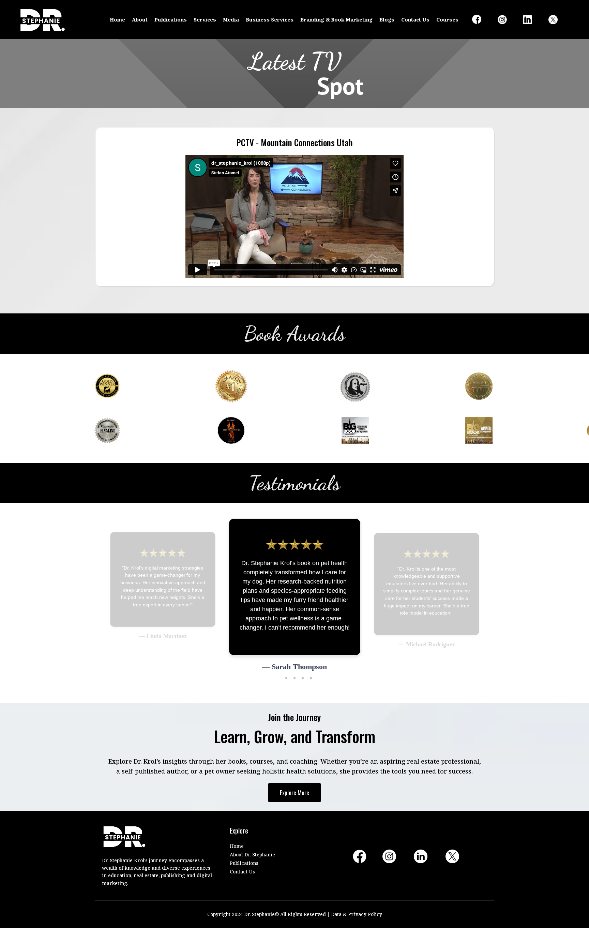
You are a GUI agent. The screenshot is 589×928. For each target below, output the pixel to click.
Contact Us (415, 19)
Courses (447, 19)
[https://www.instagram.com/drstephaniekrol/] (507, 19)
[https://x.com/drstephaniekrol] (557, 19)
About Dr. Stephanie (252, 854)
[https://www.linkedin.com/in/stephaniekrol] (532, 19)
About (140, 19)
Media (231, 19)
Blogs (386, 19)
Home (117, 19)
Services (205, 19)
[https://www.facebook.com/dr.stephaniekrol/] (481, 19)
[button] (278, 683)
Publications (170, 19)
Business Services (269, 19)
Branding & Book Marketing (336, 19)
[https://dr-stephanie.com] (42, 19)
